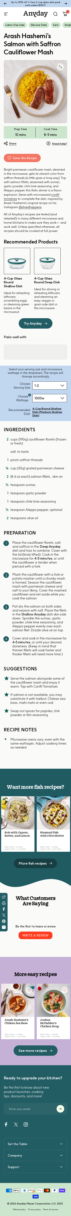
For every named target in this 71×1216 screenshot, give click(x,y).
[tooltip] (29, 395)
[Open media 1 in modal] (60, 67)
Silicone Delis (39, 24)
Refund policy (19, 1209)
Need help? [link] (59, 143)
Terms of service (50, 1209)
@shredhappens (30, 207)
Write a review (35, 935)
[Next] (66, 3)
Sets (56, 24)
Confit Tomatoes (46, 686)
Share (12, 143)
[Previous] (5, 3)
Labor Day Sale (15, 24)
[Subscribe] (60, 1109)
